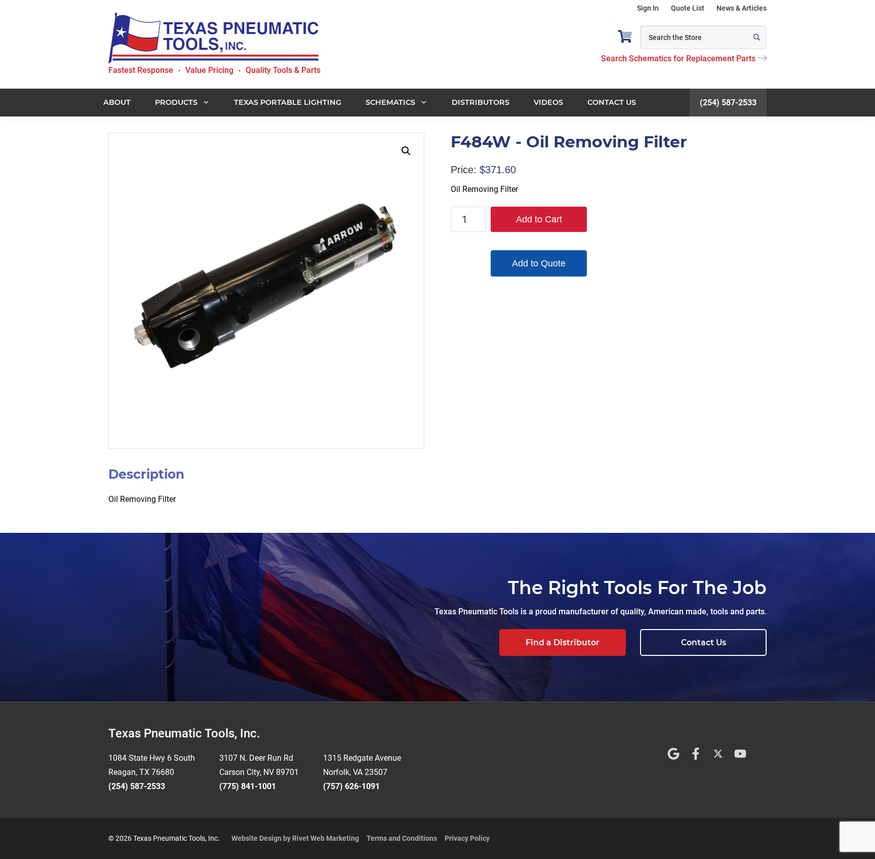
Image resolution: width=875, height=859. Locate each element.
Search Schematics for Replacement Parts (678, 58)
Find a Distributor (563, 642)
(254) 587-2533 (728, 102)
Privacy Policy (467, 838)
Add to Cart (539, 219)
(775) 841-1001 (247, 786)
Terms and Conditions (402, 838)
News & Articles (742, 8)
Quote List (687, 8)
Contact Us (703, 642)
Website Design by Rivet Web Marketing (295, 838)
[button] (406, 151)
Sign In (648, 8)
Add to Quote (539, 263)
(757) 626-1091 (351, 786)
